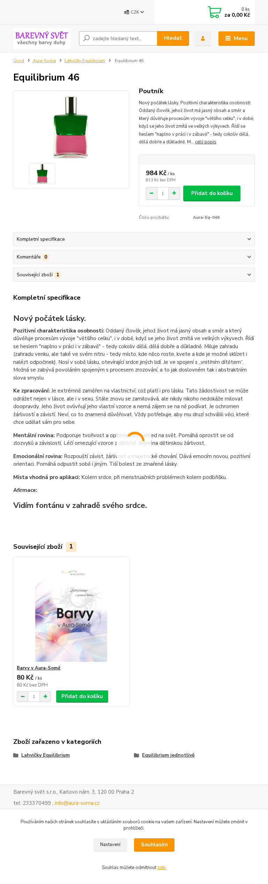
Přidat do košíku (212, 193)
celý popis (205, 142)
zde (161, 867)
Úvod (18, 60)
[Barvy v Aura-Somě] (71, 611)
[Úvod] (43, 38)
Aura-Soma (44, 60)
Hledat (173, 38)
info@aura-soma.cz (77, 803)
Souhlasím (154, 844)
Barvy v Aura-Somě (38, 668)
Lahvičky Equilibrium (85, 60)
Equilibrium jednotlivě (168, 755)
